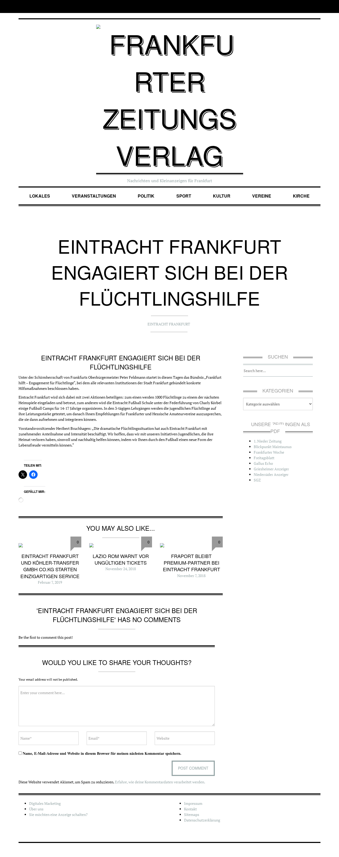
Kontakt (190, 808)
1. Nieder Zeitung (268, 441)
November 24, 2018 (120, 568)
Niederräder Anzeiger (271, 474)
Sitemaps (191, 814)
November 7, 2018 (191, 575)
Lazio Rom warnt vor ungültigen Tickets (121, 559)
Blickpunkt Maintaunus (273, 446)
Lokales (39, 196)
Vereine (261, 196)
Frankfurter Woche (269, 452)
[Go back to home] (169, 94)
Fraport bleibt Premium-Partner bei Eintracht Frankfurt (191, 562)
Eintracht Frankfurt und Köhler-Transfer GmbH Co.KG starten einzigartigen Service (49, 565)
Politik (146, 196)
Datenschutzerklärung (202, 820)
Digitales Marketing (45, 803)
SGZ (257, 480)
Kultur (221, 196)
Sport (183, 196)
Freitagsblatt (264, 457)
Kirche (301, 196)
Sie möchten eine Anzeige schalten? (58, 814)
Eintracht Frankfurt (169, 324)
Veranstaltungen (94, 196)
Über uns (36, 808)
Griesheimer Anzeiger (271, 468)
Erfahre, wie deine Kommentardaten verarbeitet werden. (160, 781)
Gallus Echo (263, 463)
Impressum (193, 803)
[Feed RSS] (316, 6)
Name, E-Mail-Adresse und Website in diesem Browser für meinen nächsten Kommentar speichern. (102, 753)
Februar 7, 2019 (50, 582)
